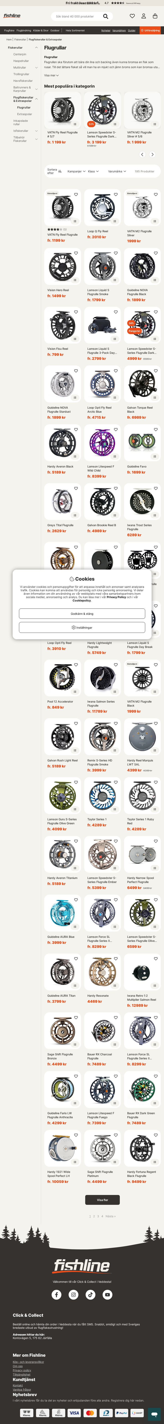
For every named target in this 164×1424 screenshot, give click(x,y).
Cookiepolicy (82, 600)
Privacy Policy (116, 597)
